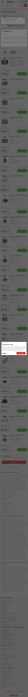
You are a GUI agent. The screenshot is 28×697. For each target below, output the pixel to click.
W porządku (21, 353)
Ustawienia (4, 353)
